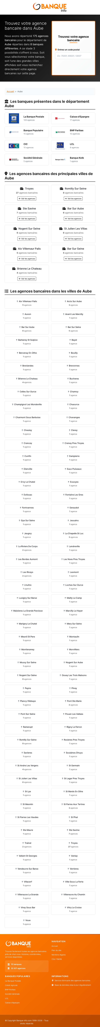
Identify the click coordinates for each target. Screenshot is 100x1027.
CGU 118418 (57, 959)
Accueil (10, 91)
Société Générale (12, 994)
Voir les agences (28, 198)
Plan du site (56, 950)
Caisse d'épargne (12, 1003)
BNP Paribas (10, 990)
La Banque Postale (13, 981)
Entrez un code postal (69, 49)
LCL (6, 998)
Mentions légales (59, 955)
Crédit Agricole (11, 985)
